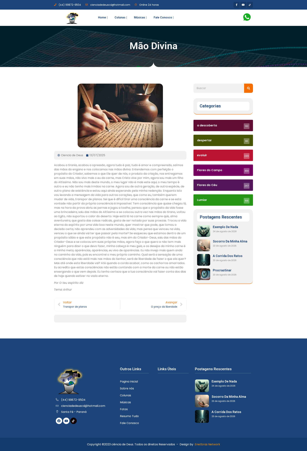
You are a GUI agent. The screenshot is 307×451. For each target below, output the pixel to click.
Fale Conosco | (164, 17)
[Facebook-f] (237, 5)
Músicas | (140, 17)
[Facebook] (59, 421)
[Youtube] (243, 5)
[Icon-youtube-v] (66, 421)
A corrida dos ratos (228, 256)
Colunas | (121, 17)
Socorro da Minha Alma (230, 241)
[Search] (248, 88)
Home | (102, 17)
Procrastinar (222, 270)
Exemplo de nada (225, 227)
